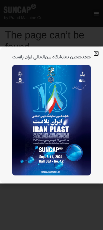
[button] (96, 53)
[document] (51, 115)
